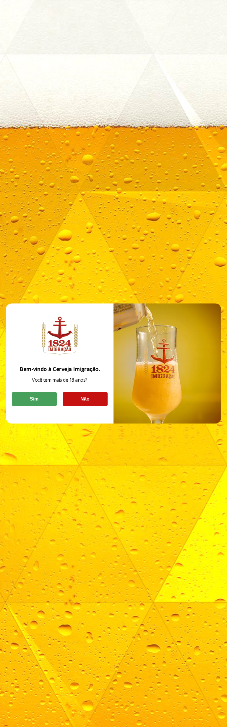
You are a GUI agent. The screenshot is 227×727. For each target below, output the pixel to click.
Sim (34, 398)
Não (85, 398)
